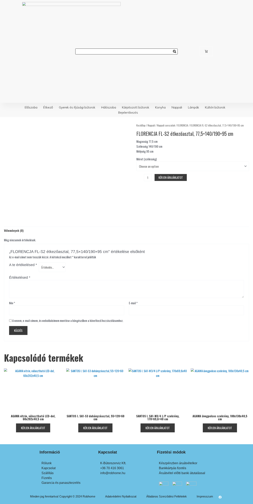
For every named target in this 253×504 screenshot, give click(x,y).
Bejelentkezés (128, 112)
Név (12, 303)
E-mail (133, 303)
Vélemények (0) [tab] (14, 230)
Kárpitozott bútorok (135, 107)
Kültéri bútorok (215, 107)
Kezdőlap (140, 125)
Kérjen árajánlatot (171, 177)
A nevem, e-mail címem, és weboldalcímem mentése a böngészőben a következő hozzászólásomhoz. (67, 320)
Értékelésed (19, 278)
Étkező (48, 107)
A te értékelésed (23, 265)
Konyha (160, 107)
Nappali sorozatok (166, 125)
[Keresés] (174, 51)
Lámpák (193, 107)
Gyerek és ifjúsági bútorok (77, 107)
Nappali (177, 107)
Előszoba (31, 107)
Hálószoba (108, 107)
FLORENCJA (182, 125)
